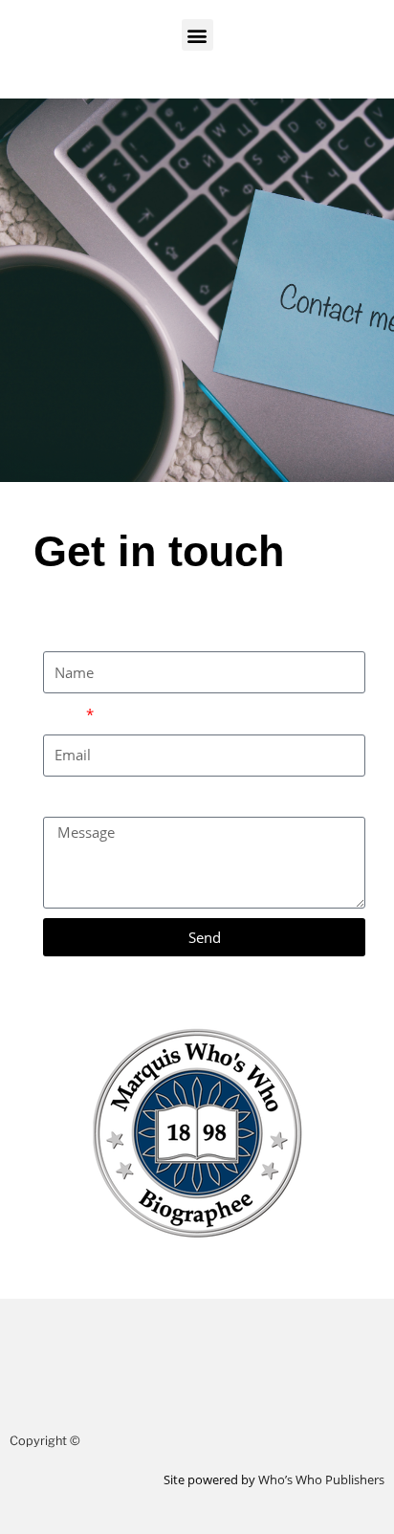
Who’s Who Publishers (321, 1479)
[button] (197, 35)
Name (62, 632)
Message (71, 797)
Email (63, 714)
